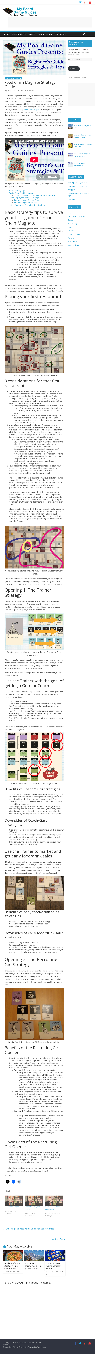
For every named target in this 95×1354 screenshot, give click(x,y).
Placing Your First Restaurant (21, 193)
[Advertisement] (50, 22)
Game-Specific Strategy (13, 78)
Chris (21, 91)
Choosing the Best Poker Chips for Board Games (28, 1228)
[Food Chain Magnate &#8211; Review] (34, 1201)
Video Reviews (73, 245)
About (49, 34)
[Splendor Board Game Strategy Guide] (55, 1252)
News (6, 34)
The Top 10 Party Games (77, 182)
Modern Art (58, 1239)
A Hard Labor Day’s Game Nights (52, 1208)
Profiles (71, 231)
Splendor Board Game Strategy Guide (54, 1266)
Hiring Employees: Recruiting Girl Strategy (27, 205)
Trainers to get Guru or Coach (27, 200)
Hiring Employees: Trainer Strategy (24, 197)
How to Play (72, 223)
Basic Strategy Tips (17, 190)
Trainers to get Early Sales (25, 202)
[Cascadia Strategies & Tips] (34, 1252)
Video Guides (73, 241)
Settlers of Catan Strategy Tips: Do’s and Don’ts (12, 1266)
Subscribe (73, 69)
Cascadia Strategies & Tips (34, 1264)
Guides (32, 34)
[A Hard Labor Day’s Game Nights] (54, 1201)
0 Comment (30, 91)
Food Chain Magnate (32, 109)
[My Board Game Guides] (20, 8)
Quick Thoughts (19, 34)
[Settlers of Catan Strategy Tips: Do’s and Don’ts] (13, 1252)
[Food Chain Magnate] (14, 1201)
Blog (41, 34)
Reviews (71, 238)
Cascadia (71, 199)
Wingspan (71, 190)
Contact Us (60, 34)
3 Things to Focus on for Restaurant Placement (34, 195)
